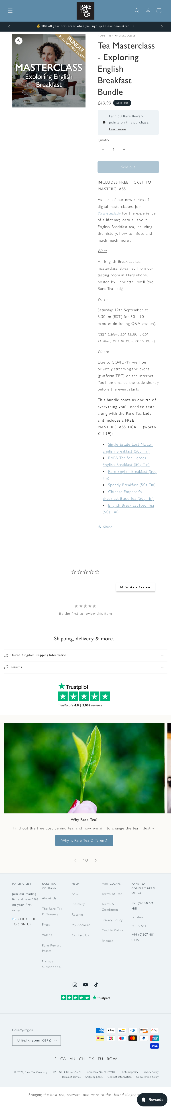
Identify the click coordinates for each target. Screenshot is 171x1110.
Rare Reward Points (52, 948)
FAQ (75, 894)
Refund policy (130, 1072)
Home (102, 35)
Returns (77, 914)
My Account (81, 925)
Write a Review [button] (138, 587)
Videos (47, 935)
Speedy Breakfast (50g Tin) (132, 484)
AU (72, 1058)
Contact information (120, 1076)
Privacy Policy (112, 920)
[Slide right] (96, 860)
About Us (49, 898)
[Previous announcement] (9, 26)
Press (46, 924)
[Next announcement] (162, 26)
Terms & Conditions (110, 907)
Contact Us (80, 935)
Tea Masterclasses (122, 35)
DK (91, 1058)
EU (100, 1058)
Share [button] (107, 527)
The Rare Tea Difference (52, 911)
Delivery (78, 904)
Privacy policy (151, 1072)
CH (82, 1058)
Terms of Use (112, 894)
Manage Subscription (51, 964)
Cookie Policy (112, 930)
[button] (10, 10)
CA (63, 1058)
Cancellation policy (147, 1076)
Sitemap (108, 941)
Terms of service (71, 1076)
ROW (112, 1058)
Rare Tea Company (36, 1072)
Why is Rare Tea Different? (84, 840)
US (54, 1058)
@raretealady (109, 213)
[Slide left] (75, 860)
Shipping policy (94, 1076)
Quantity (103, 140)
